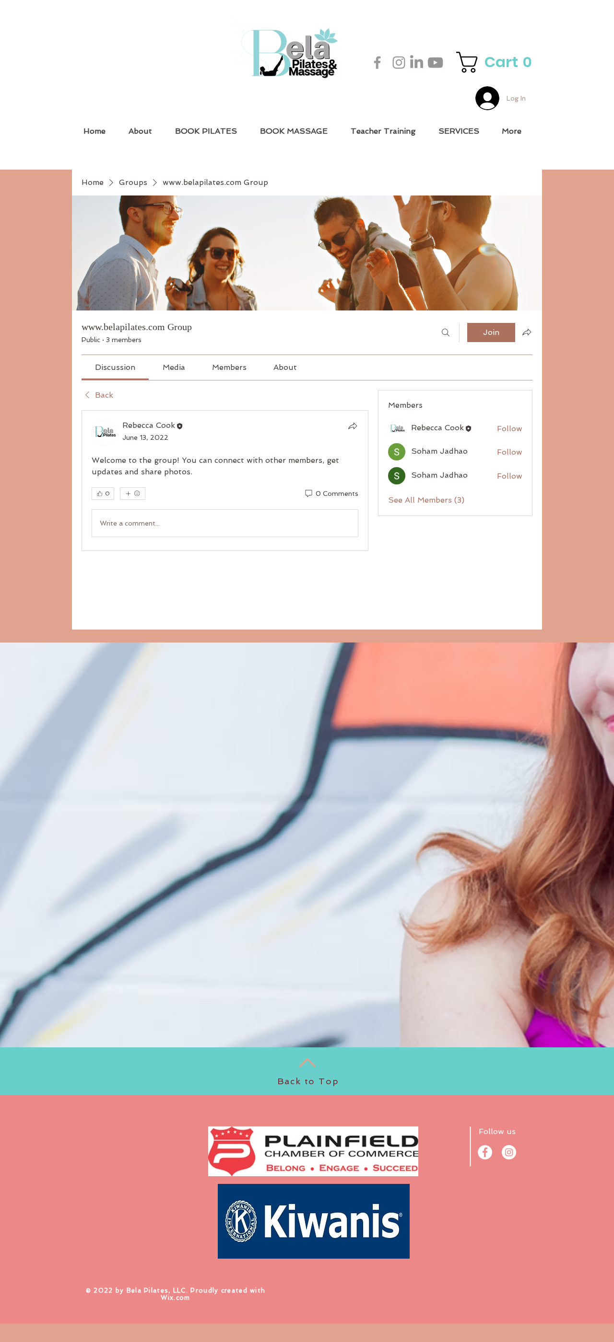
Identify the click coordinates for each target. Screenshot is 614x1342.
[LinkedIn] (416, 61)
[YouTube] (435, 62)
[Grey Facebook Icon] (377, 62)
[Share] (352, 426)
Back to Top (308, 1081)
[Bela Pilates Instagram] (398, 62)
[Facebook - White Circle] (485, 1152)
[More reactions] (132, 493)
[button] (496, 62)
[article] (225, 480)
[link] (115, 367)
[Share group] (526, 332)
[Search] (445, 332)
